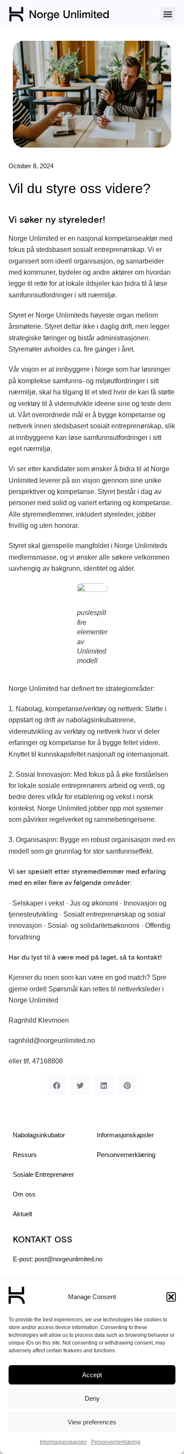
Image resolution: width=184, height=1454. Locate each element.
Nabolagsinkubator (39, 1135)
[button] (171, 1297)
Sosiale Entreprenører (43, 1174)
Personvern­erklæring (115, 1442)
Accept (92, 1374)
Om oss (24, 1194)
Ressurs (25, 1154)
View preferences (92, 1422)
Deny (92, 1398)
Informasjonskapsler (63, 1442)
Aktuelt (22, 1214)
